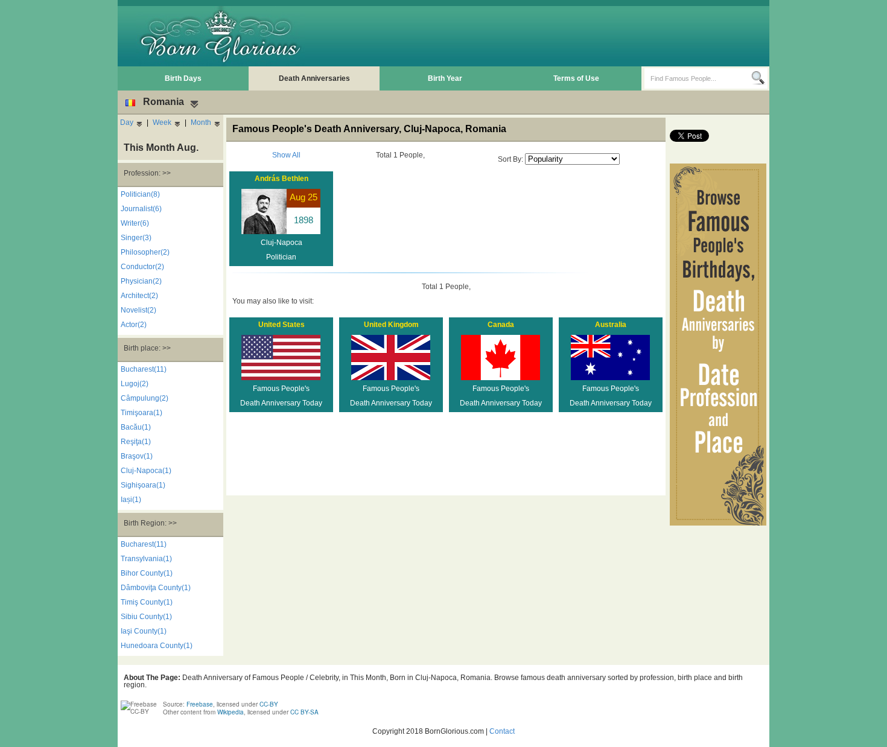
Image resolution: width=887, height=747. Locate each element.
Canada (501, 324)
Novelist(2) (138, 310)
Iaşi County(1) (144, 631)
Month (201, 122)
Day (126, 122)
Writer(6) (135, 223)
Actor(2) (134, 324)
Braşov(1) (137, 456)
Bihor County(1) (147, 573)
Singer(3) (136, 238)
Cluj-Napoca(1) (146, 470)
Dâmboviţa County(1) (156, 587)
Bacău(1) (136, 427)
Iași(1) (131, 499)
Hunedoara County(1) (156, 645)
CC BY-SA (304, 712)
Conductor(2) (142, 266)
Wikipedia (230, 712)
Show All (286, 155)
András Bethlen (281, 178)
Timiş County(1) (147, 602)
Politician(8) (140, 194)
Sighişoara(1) (143, 485)
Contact (502, 731)
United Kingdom (391, 324)
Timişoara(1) (141, 412)
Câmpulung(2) (144, 398)
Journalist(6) (141, 209)
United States (281, 324)
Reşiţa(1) (136, 441)
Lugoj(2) (134, 384)
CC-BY (268, 704)
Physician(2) (141, 281)
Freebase (199, 704)
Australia (610, 324)
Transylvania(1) (146, 559)
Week (162, 122)
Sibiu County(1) (146, 616)
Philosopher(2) (145, 252)
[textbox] (697, 78)
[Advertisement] (546, 36)
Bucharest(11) (144, 369)
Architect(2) (139, 295)
